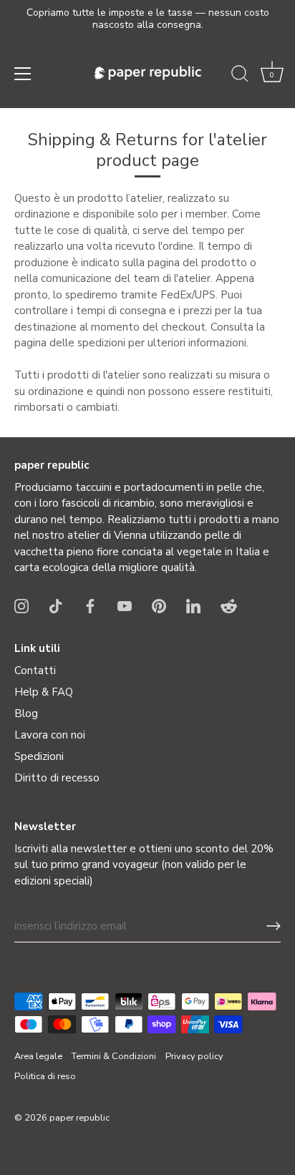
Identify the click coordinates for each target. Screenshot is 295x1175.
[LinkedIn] (193, 605)
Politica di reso (45, 1076)
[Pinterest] (159, 605)
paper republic (79, 1117)
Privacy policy (194, 1056)
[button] (272, 76)
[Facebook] (90, 605)
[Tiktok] (56, 605)
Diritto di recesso (57, 778)
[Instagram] (21, 605)
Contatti (35, 670)
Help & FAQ (43, 692)
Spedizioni (39, 756)
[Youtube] (124, 605)
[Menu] (23, 73)
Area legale (38, 1056)
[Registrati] (273, 926)
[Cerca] (240, 76)
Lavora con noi (49, 735)
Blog (26, 713)
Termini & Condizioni (114, 1056)
